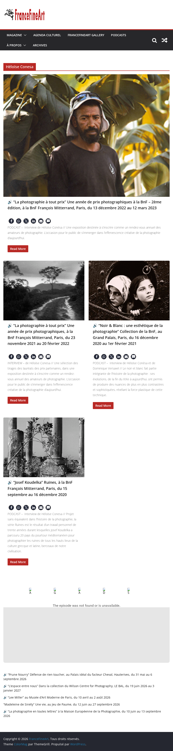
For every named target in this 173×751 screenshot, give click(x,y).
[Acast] (76, 591)
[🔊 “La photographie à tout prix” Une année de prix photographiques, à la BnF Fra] (43, 290)
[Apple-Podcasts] (27, 591)
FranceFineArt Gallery (86, 35)
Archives (40, 45)
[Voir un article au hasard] (164, 40)
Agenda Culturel (47, 35)
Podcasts (118, 35)
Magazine (14, 35)
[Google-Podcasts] (51, 591)
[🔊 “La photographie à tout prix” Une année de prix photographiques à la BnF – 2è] (86, 135)
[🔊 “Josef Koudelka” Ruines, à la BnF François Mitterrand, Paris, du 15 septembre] (43, 447)
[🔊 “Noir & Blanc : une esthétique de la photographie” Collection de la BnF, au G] (129, 290)
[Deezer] (101, 591)
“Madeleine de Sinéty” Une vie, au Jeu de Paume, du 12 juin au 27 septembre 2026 (61, 704)
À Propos (14, 45)
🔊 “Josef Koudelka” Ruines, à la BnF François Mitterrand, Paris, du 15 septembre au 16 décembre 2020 (40, 488)
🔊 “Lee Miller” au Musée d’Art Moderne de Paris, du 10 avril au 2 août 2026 (56, 697)
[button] (24, 35)
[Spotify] (125, 591)
